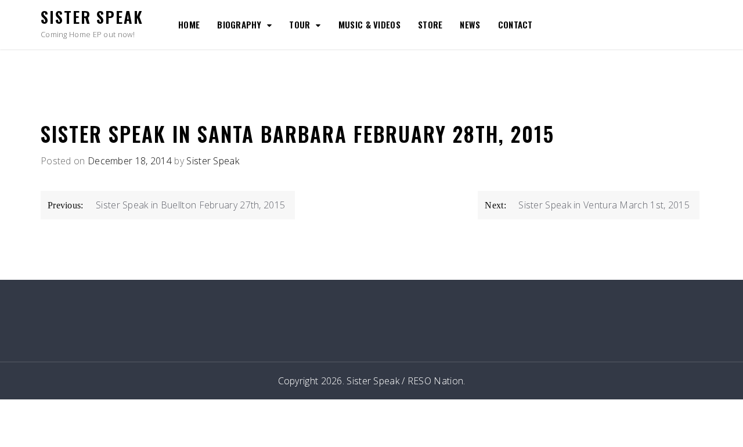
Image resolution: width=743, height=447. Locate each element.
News (470, 24)
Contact (515, 24)
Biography (239, 24)
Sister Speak (92, 16)
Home (189, 24)
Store (430, 24)
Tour (299, 24)
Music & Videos (369, 24)
